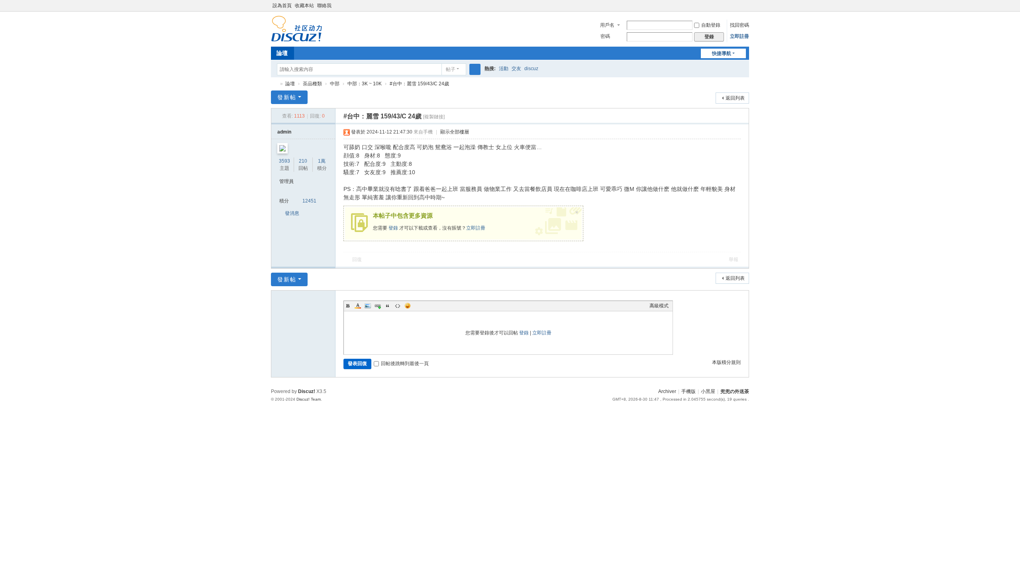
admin (284, 132)
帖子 (450, 69)
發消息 (292, 213)
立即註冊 (739, 36)
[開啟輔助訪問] (747, 5)
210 (303, 161)
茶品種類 (312, 83)
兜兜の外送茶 (274, 84)
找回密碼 (739, 25)
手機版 (688, 391)
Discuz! (306, 391)
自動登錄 (710, 25)
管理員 (286, 181)
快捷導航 (721, 53)
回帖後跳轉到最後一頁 (405, 363)
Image (368, 306)
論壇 (282, 53)
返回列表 (735, 98)
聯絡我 (324, 5)
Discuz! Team (308, 399)
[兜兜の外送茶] (296, 38)
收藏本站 (304, 5)
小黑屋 (708, 391)
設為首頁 (282, 5)
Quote (388, 306)
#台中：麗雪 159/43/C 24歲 (419, 83)
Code (398, 306)
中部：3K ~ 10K (364, 83)
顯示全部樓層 (454, 132)
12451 (309, 201)
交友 (516, 68)
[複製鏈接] (434, 117)
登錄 (393, 228)
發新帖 (286, 97)
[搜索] (475, 69)
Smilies (408, 306)
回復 (357, 259)
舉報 (733, 259)
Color (358, 306)
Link (378, 306)
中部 (334, 83)
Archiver (667, 391)
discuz (531, 68)
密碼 (605, 36)
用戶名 (607, 25)
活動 (503, 68)
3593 (284, 161)
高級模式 (659, 306)
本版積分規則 (726, 362)
